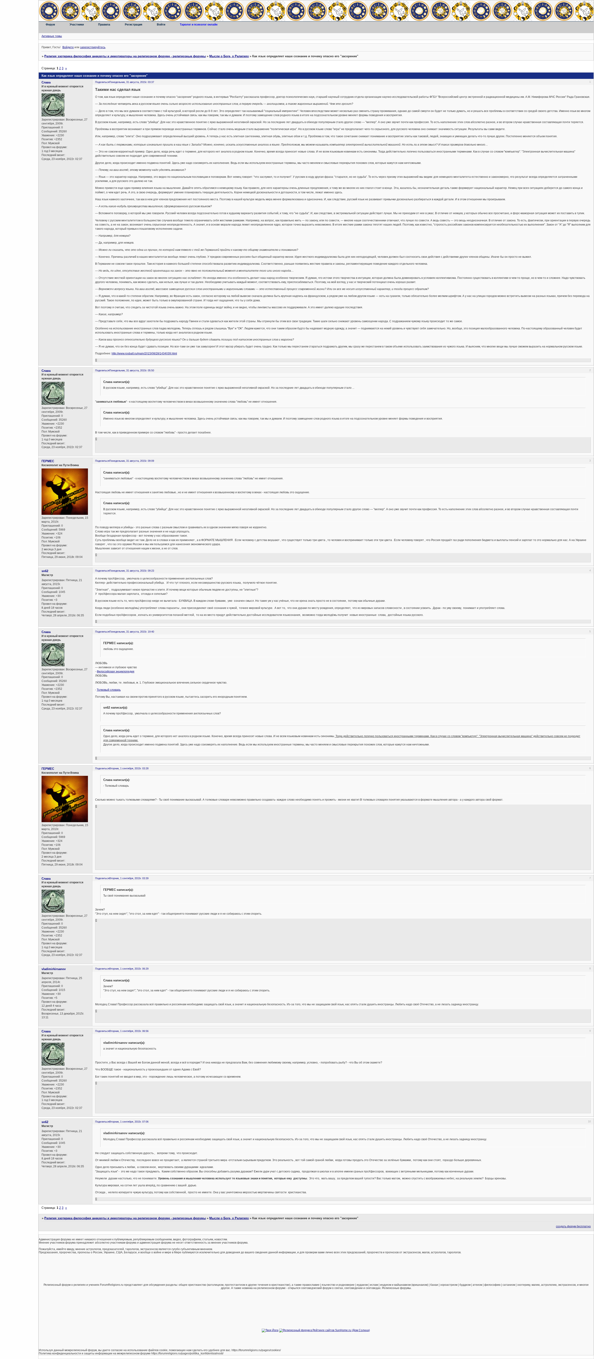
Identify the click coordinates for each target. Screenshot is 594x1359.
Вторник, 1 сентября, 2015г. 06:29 (128, 968)
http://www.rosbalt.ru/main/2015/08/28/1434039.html (144, 353)
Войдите (68, 47)
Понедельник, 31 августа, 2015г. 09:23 (131, 570)
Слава (46, 82)
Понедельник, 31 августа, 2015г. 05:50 (131, 370)
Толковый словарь (109, 689)
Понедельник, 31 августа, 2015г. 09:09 (131, 460)
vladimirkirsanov (54, 969)
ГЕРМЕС (48, 461)
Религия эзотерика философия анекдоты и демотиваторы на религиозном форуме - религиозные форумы (125, 56)
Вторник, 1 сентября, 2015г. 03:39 (128, 878)
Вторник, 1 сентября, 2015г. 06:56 (128, 1031)
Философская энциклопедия (115, 671)
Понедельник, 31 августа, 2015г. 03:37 (131, 82)
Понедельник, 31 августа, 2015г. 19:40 (131, 631)
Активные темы (52, 36)
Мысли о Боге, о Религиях (229, 56)
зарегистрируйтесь (92, 47)
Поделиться (102, 82)
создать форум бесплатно (573, 1226)
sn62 (45, 571)
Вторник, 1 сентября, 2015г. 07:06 (128, 1121)
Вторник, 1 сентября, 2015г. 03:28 (128, 768)
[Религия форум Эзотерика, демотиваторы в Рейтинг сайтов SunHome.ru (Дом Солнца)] (324, 1330)
